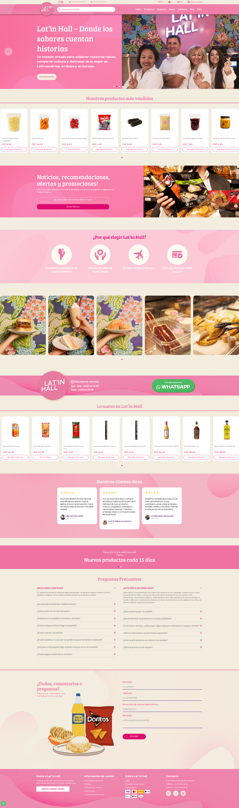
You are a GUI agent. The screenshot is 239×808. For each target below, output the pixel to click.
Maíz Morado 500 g (190, 138)
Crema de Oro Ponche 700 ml (164, 446)
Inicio (138, 9)
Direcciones (89, 791)
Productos (149, 9)
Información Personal (93, 781)
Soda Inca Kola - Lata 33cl (41, 138)
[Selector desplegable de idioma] (170, 2)
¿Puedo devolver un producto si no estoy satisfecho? (147, 618)
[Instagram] (168, 793)
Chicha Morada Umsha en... (163, 138)
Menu (172, 9)
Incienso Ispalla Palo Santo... (103, 446)
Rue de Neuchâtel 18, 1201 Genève (180, 781)
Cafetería (182, 9)
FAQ (199, 9)
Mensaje (127, 716)
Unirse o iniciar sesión (52, 789)
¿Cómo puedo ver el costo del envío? (53, 611)
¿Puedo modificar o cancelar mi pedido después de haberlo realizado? (69, 639)
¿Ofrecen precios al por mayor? (137, 647)
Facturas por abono (92, 788)
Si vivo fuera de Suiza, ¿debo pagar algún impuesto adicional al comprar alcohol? (161, 625)
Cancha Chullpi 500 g (221, 138)
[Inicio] (46, 9)
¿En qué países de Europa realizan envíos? (56, 604)
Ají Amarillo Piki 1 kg (9, 446)
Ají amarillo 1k (97, 138)
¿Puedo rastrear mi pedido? (50, 632)
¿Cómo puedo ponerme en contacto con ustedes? (145, 640)
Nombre (127, 682)
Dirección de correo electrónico (140, 704)
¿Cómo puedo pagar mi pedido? (137, 611)
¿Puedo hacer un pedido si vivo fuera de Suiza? (58, 618)
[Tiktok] (183, 793)
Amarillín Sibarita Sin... (41, 446)
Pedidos (87, 784)
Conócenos (46, 77)
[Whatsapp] (176, 793)
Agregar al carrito (13, 149)
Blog (192, 9)
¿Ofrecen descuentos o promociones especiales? (145, 632)
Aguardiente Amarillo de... (224, 446)
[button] (18, 51)
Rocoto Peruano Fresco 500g (134, 138)
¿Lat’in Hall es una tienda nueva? (138, 587)
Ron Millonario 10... (190, 446)
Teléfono (127, 693)
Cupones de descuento (94, 794)
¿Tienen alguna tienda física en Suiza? (54, 654)
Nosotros (161, 9)
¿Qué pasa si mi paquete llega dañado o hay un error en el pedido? (67, 646)
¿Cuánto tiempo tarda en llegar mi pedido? (56, 625)
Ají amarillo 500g (8, 138)
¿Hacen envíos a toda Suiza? (50, 587)
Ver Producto (44, 149)
